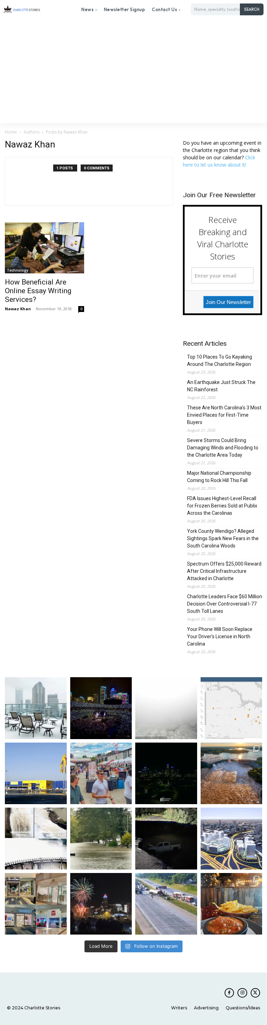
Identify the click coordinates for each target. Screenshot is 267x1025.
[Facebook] (229, 993)
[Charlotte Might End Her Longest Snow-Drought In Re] (36, 708)
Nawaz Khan (18, 308)
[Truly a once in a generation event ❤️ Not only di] (101, 708)
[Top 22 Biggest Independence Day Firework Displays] (101, 904)
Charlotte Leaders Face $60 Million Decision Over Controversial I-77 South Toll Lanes (224, 604)
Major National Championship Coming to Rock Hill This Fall (219, 476)
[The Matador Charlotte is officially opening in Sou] (231, 904)
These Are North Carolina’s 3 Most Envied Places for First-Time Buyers (224, 415)
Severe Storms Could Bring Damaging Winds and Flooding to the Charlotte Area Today (222, 448)
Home (11, 132)
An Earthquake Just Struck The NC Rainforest (221, 385)
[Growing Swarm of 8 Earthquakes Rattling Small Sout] (231, 708)
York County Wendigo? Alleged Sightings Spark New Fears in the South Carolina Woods (223, 538)
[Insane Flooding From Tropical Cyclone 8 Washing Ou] (166, 839)
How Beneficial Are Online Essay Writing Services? (38, 291)
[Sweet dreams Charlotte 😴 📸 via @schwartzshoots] (166, 773)
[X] (255, 993)
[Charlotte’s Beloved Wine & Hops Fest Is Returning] (101, 773)
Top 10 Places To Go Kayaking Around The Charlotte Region (219, 360)
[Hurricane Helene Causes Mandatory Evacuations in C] (101, 839)
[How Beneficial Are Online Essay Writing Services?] (44, 247)
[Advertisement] (133, 71)
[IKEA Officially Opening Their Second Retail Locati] (36, 773)
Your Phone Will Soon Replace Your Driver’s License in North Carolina (219, 636)
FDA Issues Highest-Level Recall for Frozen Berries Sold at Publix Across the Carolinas (222, 506)
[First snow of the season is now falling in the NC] (166, 708)
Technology (17, 270)
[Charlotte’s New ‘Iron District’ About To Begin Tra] (231, 839)
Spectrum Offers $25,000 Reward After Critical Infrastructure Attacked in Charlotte (224, 571)
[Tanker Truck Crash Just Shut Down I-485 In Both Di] (166, 904)
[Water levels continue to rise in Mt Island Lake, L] (231, 773)
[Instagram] (242, 993)
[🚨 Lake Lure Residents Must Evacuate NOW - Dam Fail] (36, 839)
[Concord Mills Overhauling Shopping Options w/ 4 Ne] (36, 904)
